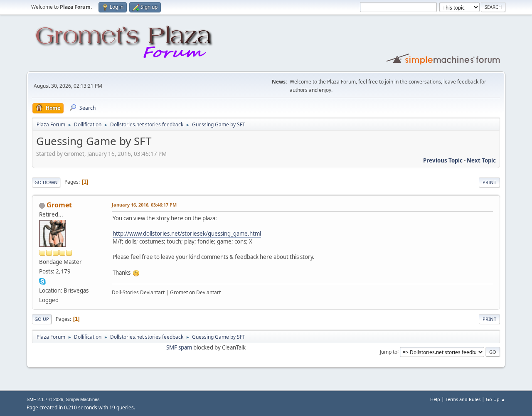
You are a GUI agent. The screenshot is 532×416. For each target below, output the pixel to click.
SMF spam (179, 347)
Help (435, 399)
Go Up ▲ (495, 399)
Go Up (41, 319)
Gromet (59, 204)
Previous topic (443, 160)
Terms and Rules (463, 399)
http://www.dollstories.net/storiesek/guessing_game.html (187, 233)
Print (489, 182)
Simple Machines (83, 399)
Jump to (388, 351)
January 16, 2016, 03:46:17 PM (144, 205)
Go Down (46, 182)
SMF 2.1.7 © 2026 (45, 399)
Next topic (481, 160)
